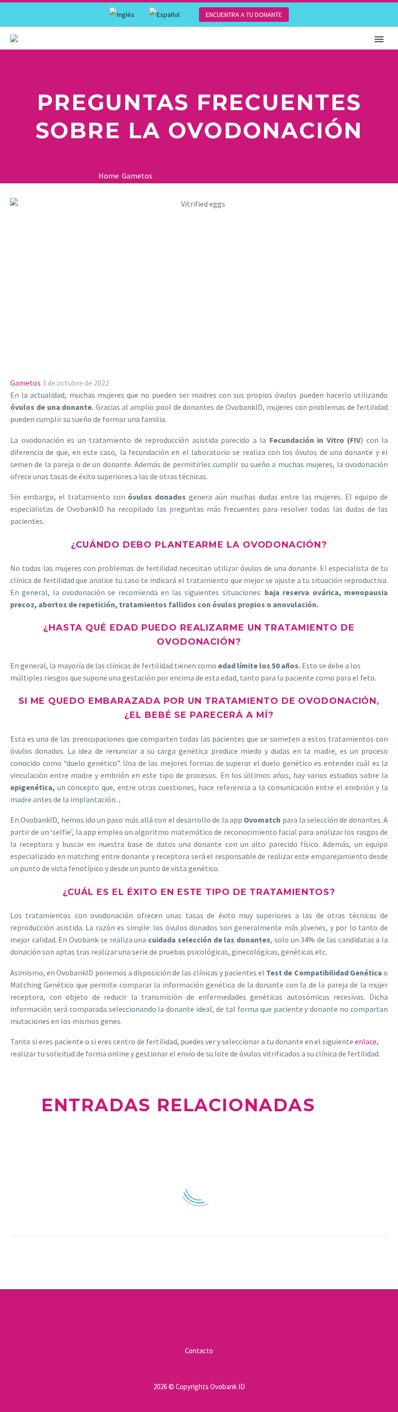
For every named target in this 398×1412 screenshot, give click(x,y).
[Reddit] (87, 1064)
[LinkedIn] (73, 1064)
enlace (366, 1041)
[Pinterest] (45, 1064)
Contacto (199, 1351)
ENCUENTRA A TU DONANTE (244, 14)
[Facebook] (16, 1064)
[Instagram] (218, 1316)
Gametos (25, 383)
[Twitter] (30, 1064)
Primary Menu (379, 39)
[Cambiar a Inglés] (121, 14)
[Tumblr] (59, 1064)
